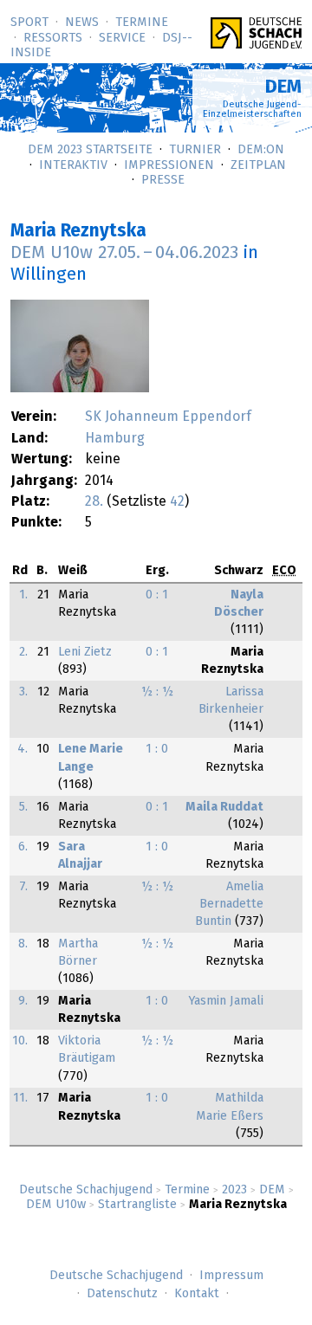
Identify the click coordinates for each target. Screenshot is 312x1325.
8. (23, 944)
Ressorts (52, 38)
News (82, 22)
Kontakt (196, 1294)
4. (22, 749)
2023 (234, 1190)
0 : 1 (157, 595)
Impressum (231, 1276)
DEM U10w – (124, 253)
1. (23, 595)
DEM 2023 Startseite (90, 150)
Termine (141, 22)
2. (23, 652)
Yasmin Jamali (225, 1001)
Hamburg (115, 438)
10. (20, 1041)
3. (23, 692)
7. (23, 887)
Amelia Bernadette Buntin (229, 904)
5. (23, 807)
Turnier (195, 150)
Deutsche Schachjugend (86, 1190)
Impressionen (169, 165)
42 (177, 501)
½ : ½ (157, 692)
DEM (272, 1190)
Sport (29, 22)
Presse (163, 180)
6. (23, 847)
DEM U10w (56, 1205)
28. (94, 501)
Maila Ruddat (224, 807)
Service (122, 38)
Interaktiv (73, 165)
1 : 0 (157, 749)
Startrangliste (137, 1205)
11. (20, 1098)
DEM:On (260, 150)
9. (23, 1001)
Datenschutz (122, 1294)
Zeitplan (258, 165)
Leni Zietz (85, 652)
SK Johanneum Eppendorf (168, 416)
